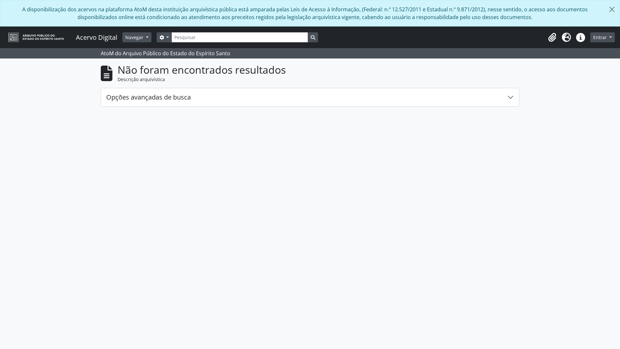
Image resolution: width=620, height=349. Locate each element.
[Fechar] (612, 9)
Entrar (600, 37)
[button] (552, 37)
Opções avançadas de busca (148, 97)
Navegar (135, 37)
